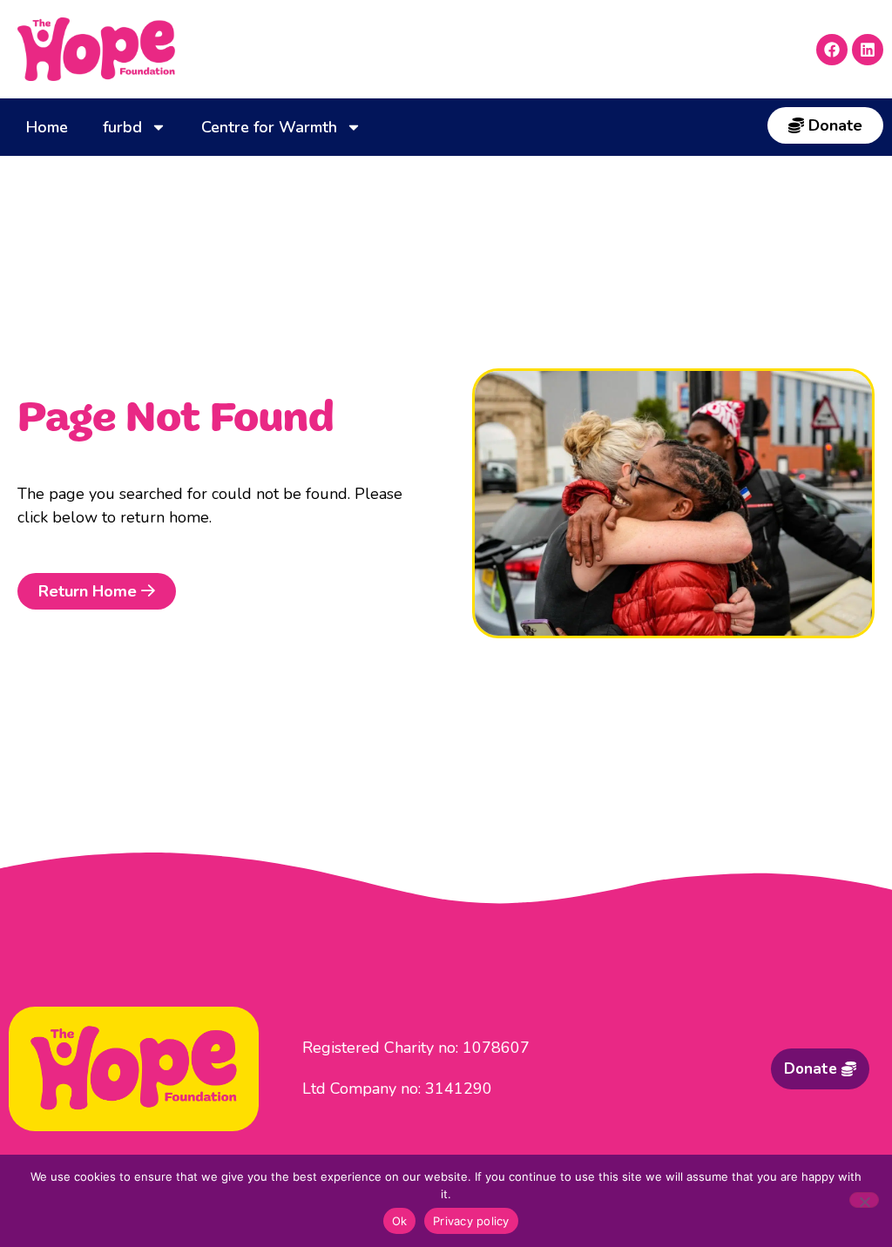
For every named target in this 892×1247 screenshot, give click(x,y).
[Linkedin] (867, 49)
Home (47, 127)
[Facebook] (832, 49)
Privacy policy (471, 1221)
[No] (864, 1200)
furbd (122, 127)
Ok (400, 1221)
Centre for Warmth (269, 127)
